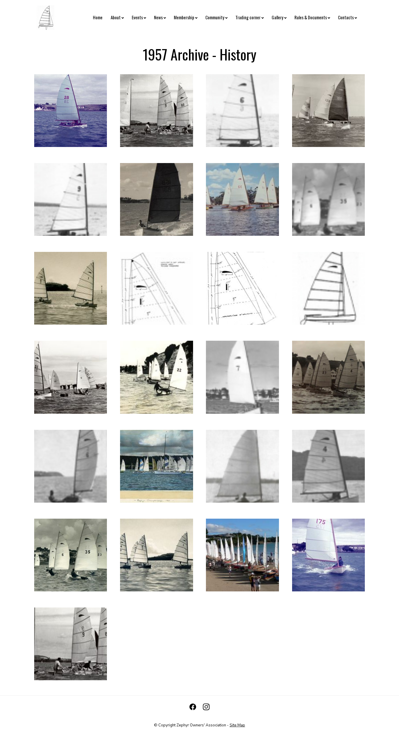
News (158, 17)
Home (98, 17)
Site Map (237, 725)
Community (214, 17)
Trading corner (248, 17)
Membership (184, 17)
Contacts (346, 17)
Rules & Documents (310, 17)
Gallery (277, 17)
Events (137, 17)
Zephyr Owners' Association (201, 725)
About (116, 17)
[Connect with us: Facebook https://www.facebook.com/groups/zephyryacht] (193, 707)
